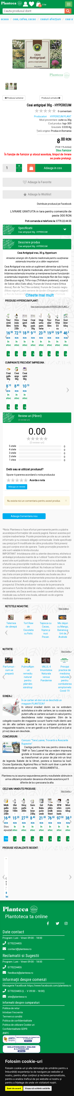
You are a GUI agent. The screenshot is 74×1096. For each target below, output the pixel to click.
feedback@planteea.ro (20, 972)
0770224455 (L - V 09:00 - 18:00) (26, 991)
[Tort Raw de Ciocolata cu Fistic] (29, 618)
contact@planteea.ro (19, 949)
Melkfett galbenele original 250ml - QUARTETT (6, 812)
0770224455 (14, 943)
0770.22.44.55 (63, 221)
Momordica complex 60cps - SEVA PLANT (68, 812)
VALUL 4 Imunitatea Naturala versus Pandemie (46, 673)
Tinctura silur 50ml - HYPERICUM (49, 326)
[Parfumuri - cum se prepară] (9, 661)
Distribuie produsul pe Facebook (54, 203)
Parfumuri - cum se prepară (9, 670)
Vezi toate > (66, 791)
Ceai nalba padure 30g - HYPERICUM (33, 327)
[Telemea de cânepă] (11, 618)
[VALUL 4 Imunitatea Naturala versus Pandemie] (46, 661)
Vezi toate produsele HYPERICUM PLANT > (50, 306)
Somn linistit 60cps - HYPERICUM (66, 326)
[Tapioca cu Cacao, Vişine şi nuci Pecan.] (46, 618)
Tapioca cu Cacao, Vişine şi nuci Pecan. (45, 630)
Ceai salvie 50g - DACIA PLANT (25, 380)
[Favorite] (25, 3)
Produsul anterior (15, 98)
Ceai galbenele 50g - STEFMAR (8, 379)
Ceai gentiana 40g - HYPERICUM (25, 326)
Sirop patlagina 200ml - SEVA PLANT (24, 812)
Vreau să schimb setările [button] (37, 1088)
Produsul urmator (50, 98)
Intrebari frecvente (13, 1012)
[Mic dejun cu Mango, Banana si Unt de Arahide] (63, 618)
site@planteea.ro (17, 996)
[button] (40, 3)
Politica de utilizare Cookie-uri (19, 1024)
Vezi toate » (64, 608)
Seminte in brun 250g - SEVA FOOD (32, 814)
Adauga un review (16, 487)
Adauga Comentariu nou (24, 516)
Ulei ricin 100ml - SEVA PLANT (15, 812)
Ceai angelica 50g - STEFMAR (16, 379)
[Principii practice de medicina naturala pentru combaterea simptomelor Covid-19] (65, 661)
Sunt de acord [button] (14, 1088)
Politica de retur (11, 1008)
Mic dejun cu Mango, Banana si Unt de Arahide (62, 630)
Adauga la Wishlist (39, 194)
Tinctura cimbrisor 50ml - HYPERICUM (8, 326)
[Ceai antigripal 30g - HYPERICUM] (37, 53)
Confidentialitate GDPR (15, 1029)
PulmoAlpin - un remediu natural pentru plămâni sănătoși (28, 677)
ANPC (6, 1033)
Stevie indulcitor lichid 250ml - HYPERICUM (16, 327)
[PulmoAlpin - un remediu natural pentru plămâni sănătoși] (28, 661)
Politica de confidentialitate (17, 1020)
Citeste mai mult (40, 295)
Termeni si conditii (12, 1016)
